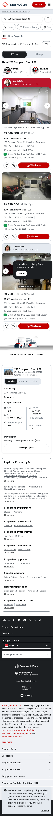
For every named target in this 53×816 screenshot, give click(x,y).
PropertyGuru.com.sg (11, 705)
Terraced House (25, 478)
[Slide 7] (34, 286)
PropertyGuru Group (12, 627)
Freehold (8, 526)
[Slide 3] (25, 121)
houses (28, 733)
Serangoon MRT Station (14, 591)
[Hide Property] (40, 91)
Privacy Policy (14, 799)
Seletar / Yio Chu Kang (14, 577)
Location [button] (23, 381)
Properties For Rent (11, 769)
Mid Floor (19, 536)
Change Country (10, 640)
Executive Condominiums (13, 733)
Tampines (8, 605)
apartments (21, 730)
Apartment (23, 475)
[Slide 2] (22, 121)
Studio (7, 512)
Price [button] (35, 381)
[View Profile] (26, 82)
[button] (4, 36)
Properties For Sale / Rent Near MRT (20, 783)
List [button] (16, 54)
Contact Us (7, 633)
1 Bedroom (17, 512)
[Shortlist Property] (46, 91)
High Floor (8, 536)
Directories (7, 755)
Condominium (11, 475)
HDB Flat (33, 473)
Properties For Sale (11, 762)
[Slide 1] (19, 121)
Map (40, 54)
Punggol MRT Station (37, 591)
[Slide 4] (28, 121)
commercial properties (12, 736)
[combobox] (25, 19)
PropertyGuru (9, 749)
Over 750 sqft (10, 550)
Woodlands (21, 605)
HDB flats (31, 730)
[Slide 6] (32, 286)
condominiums (8, 730)
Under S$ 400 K (11, 563)
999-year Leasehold (23, 526)
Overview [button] (11, 381)
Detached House (40, 478)
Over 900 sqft (24, 550)
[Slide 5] (30, 121)
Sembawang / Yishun (37, 577)
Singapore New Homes (13, 776)
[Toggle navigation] (49, 5)
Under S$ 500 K (27, 563)
